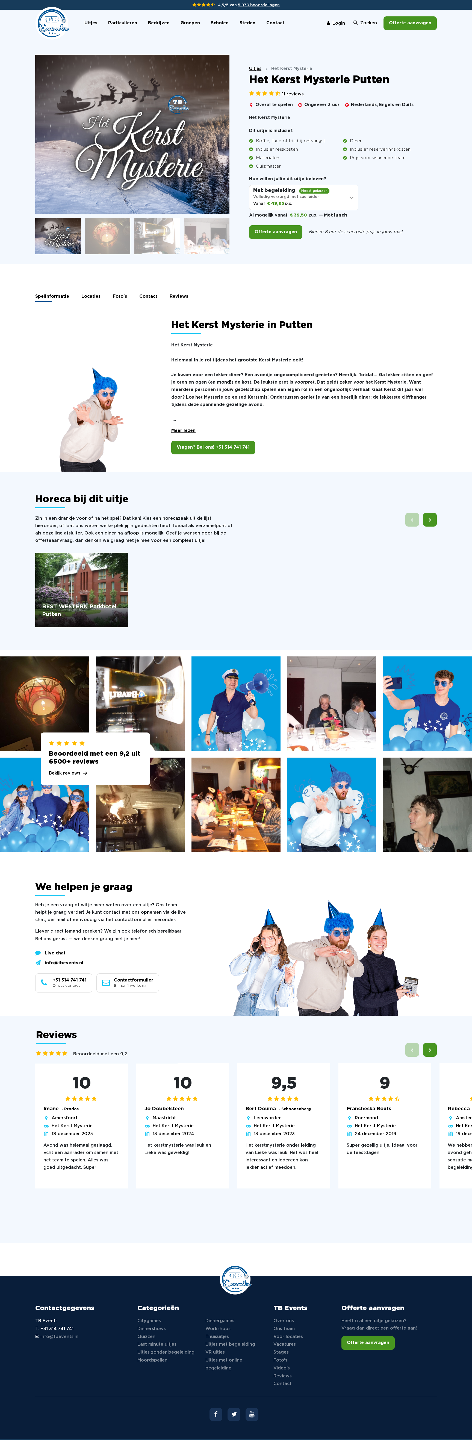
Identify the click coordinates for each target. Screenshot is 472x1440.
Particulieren (122, 23)
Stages (281, 1352)
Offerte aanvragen (410, 23)
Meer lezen (183, 431)
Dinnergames (219, 1321)
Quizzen (146, 1337)
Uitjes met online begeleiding (223, 1364)
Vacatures (284, 1344)
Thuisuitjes (217, 1337)
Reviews (179, 296)
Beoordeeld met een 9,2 (100, 1054)
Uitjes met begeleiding (230, 1344)
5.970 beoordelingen (259, 5)
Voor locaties (288, 1337)
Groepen (190, 23)
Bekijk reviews (64, 773)
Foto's (120, 296)
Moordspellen (152, 1360)
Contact (275, 23)
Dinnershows (151, 1329)
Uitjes (90, 23)
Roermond (366, 1118)
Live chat (55, 953)
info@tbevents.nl (64, 963)
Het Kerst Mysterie (72, 1126)
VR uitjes (215, 1352)
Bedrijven (159, 23)
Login (338, 23)
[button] (430, 520)
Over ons (283, 1321)
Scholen (220, 23)
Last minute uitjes (156, 1344)
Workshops (218, 1329)
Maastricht (164, 1118)
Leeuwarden (268, 1118)
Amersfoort (65, 1118)
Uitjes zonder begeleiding (165, 1352)
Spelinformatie (52, 296)
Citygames (149, 1321)
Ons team (284, 1329)
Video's (281, 1368)
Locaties (91, 296)
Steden (247, 23)
